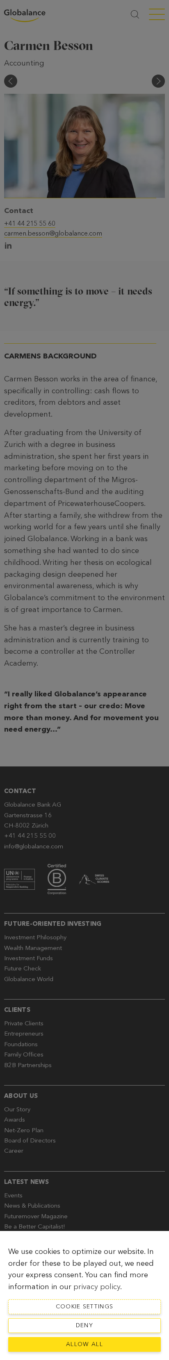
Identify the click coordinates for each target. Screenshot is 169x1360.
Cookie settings (85, 1306)
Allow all (84, 1344)
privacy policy (96, 1286)
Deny (84, 1325)
